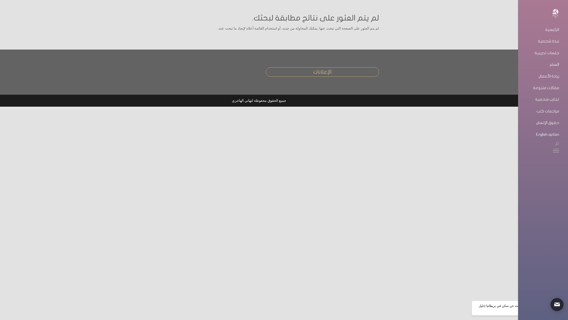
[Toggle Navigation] (556, 151)
